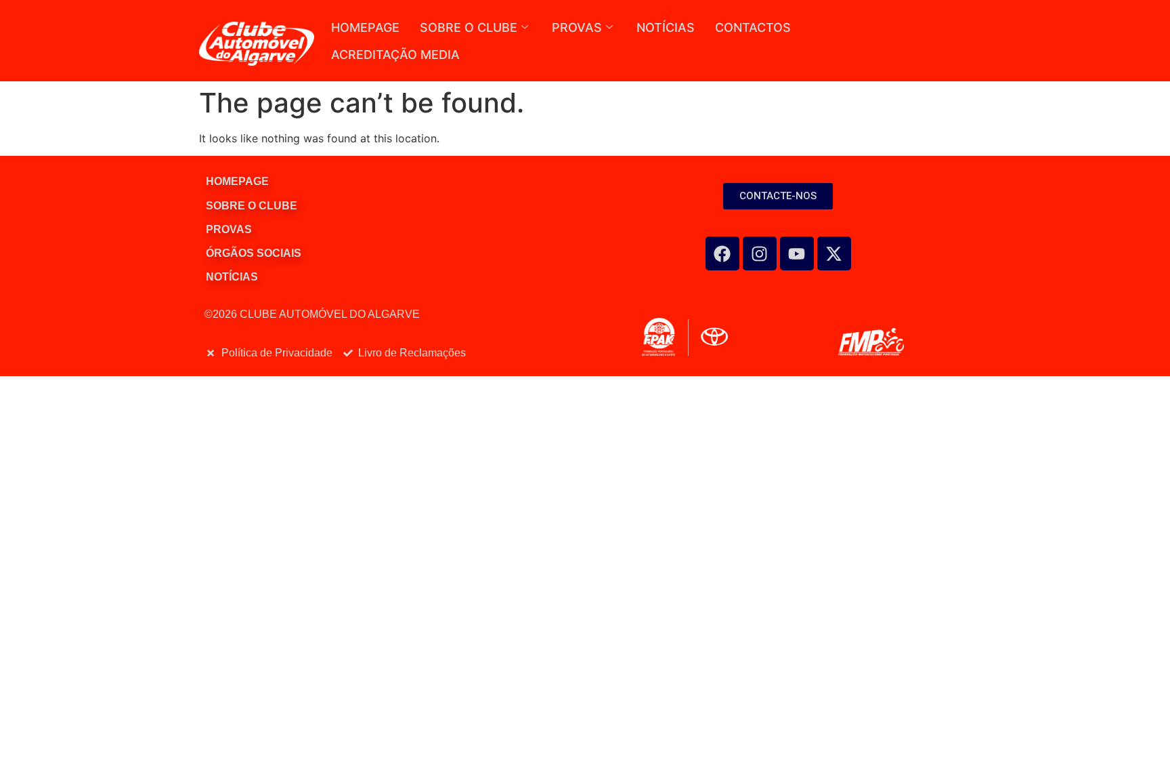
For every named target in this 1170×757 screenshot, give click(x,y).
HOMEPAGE (365, 27)
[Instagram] (760, 253)
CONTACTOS (753, 27)
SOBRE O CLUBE (468, 27)
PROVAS (577, 27)
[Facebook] (722, 253)
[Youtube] (797, 253)
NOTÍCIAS (665, 27)
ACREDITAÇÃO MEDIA (395, 54)
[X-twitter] (834, 253)
